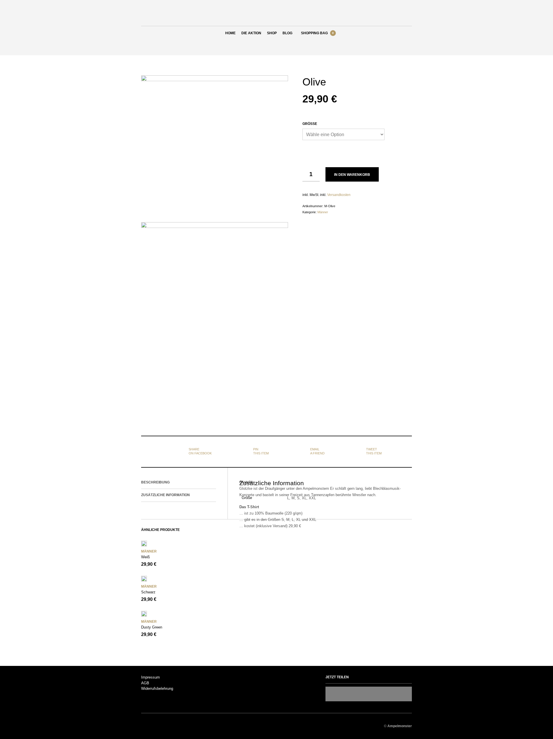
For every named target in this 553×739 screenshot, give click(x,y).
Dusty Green (151, 627)
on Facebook (200, 451)
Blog (287, 33)
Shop (272, 33)
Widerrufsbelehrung (157, 688)
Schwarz (148, 592)
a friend (317, 451)
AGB (145, 683)
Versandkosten (339, 195)
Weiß (145, 557)
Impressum (150, 677)
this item (261, 451)
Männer (322, 212)
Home (230, 33)
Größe (309, 124)
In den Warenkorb (352, 175)
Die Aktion (251, 33)
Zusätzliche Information (165, 495)
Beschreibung (155, 482)
